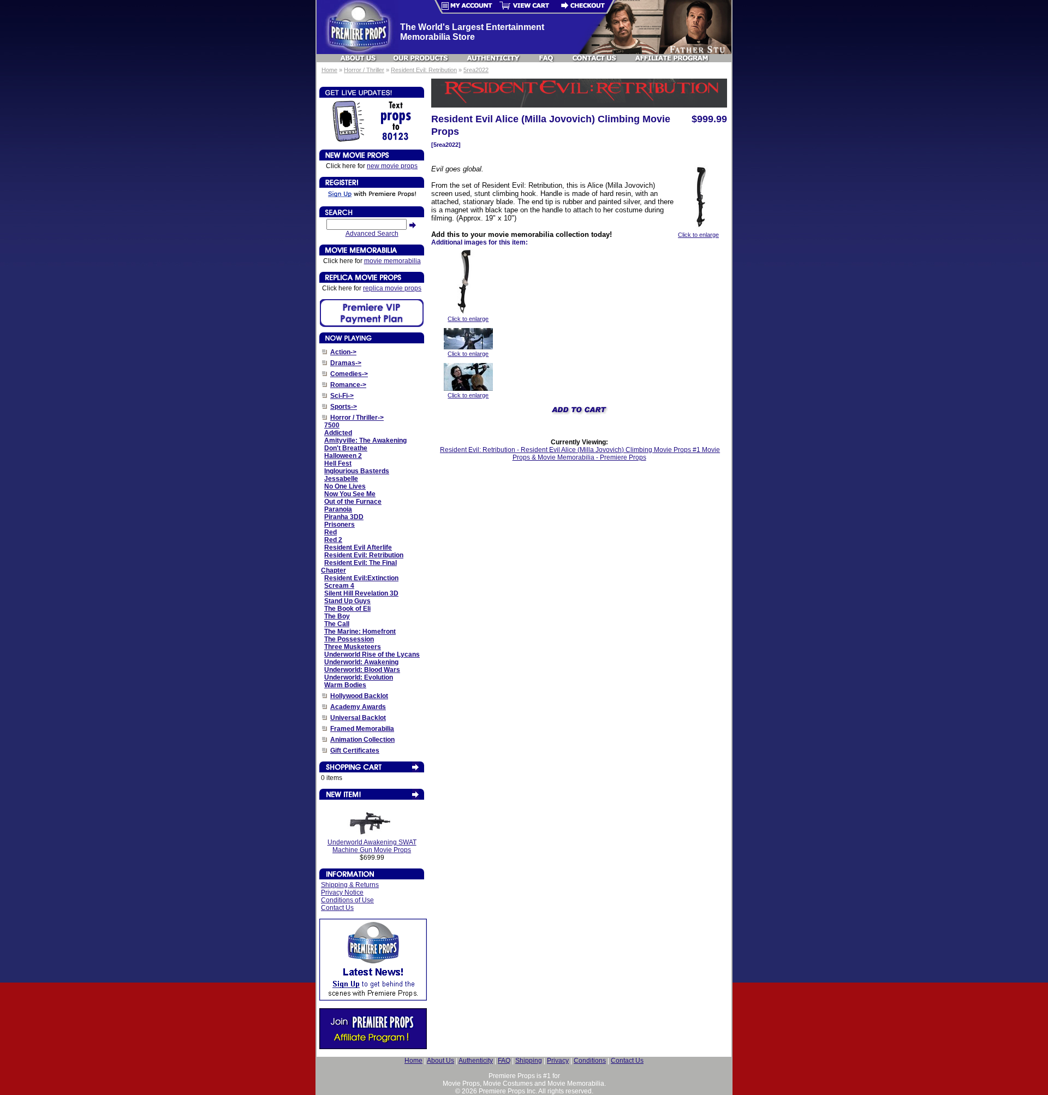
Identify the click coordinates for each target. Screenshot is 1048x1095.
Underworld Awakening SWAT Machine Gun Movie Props (371, 846)
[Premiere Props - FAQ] (546, 58)
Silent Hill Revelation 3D (361, 593)
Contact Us (337, 908)
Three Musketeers (352, 647)
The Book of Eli (347, 608)
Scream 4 (339, 586)
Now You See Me (350, 494)
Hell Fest (338, 463)
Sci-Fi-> (342, 396)
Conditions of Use (347, 900)
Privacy (558, 1060)
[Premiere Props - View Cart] (524, 6)
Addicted (338, 433)
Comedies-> (349, 374)
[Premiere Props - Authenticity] (493, 58)
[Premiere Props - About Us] (358, 58)
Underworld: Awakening (361, 662)
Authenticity (475, 1060)
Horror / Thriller (364, 70)
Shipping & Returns (350, 885)
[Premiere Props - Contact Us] (595, 58)
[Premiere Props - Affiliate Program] (671, 58)
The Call (336, 624)
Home (329, 70)
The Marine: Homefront (360, 631)
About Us (440, 1060)
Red (330, 532)
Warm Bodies (345, 685)
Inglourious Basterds (356, 471)
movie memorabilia (392, 261)
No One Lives (345, 486)
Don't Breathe (345, 448)
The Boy (337, 616)
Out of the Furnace (353, 501)
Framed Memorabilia (362, 729)
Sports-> (343, 406)
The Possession (349, 639)
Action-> (343, 352)
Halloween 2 (343, 456)
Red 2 (333, 540)
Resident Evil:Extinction (361, 578)
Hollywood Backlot (359, 696)
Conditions (590, 1060)
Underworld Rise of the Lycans (372, 654)
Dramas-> (345, 363)
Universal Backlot (358, 718)
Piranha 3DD (344, 517)
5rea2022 (476, 70)
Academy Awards (358, 707)
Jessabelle (341, 479)
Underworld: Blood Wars (362, 670)
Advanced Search (372, 233)
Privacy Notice (342, 892)
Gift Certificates (354, 750)
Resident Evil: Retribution (424, 70)
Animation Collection (362, 739)
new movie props (392, 166)
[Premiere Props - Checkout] (585, 6)
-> (357, 417)
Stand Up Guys (347, 601)
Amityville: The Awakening (365, 440)
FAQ (504, 1060)
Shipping (528, 1060)
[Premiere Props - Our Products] (421, 58)
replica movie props (392, 288)
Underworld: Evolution (358, 677)
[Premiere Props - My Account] (463, 6)
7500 (332, 425)
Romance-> (348, 385)
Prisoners (339, 524)
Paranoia (338, 509)
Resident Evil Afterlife (358, 547)
